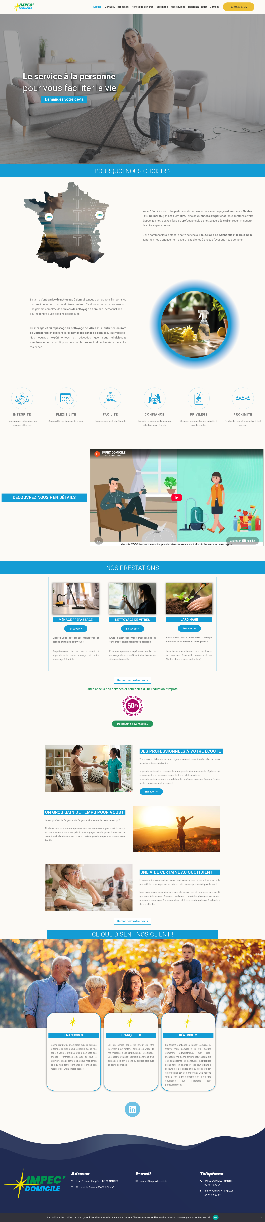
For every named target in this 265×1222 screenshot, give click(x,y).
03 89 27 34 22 (212, 1195)
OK (215, 1217)
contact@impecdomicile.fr (153, 1180)
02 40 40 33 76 (238, 7)
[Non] (261, 1217)
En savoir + (75, 628)
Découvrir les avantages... (132, 723)
